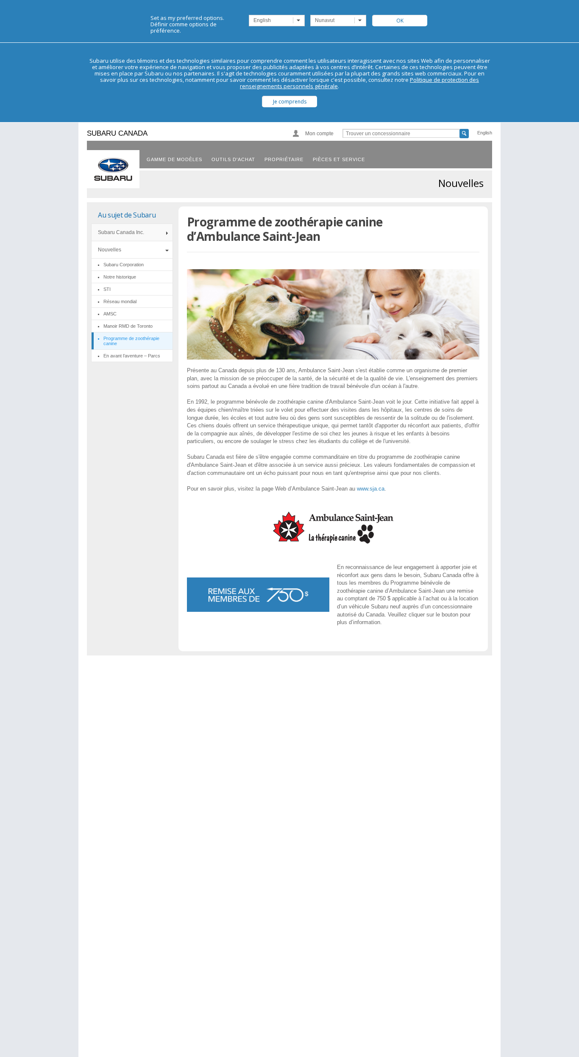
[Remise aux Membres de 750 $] (258, 594)
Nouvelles (109, 250)
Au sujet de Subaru (127, 215)
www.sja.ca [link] (370, 488)
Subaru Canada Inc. (121, 232)
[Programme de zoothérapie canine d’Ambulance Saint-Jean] (333, 541)
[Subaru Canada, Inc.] (113, 169)
